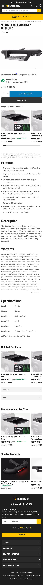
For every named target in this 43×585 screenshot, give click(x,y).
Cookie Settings (14, 579)
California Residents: (15, 336)
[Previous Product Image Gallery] (2, 53)
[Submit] (39, 521)
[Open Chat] (32, 6)
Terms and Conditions (27, 579)
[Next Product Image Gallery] (41, 53)
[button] (21, 542)
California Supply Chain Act (32, 575)
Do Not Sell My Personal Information (13, 575)
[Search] (39, 10)
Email (4, 517)
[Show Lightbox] (21, 52)
